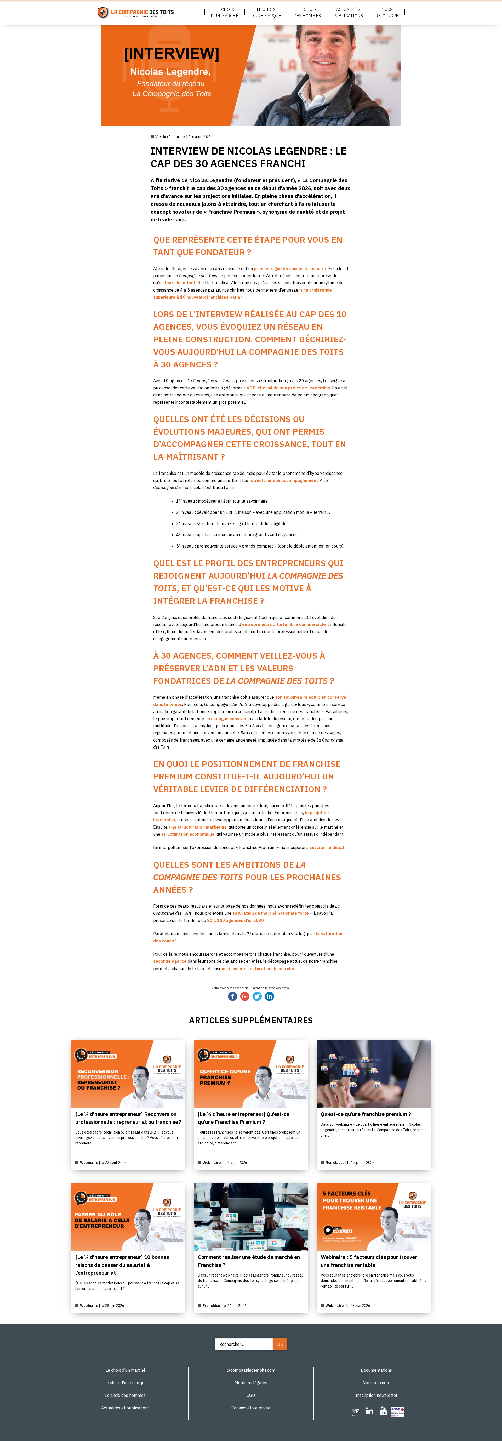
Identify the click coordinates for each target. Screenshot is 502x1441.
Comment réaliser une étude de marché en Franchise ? (249, 1261)
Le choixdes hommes (307, 12)
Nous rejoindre (376, 1382)
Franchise (211, 1305)
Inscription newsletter (376, 1395)
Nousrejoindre (386, 12)
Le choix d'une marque (125, 1382)
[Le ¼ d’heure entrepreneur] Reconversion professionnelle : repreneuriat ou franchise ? (128, 1117)
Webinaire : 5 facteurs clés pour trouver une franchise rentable (369, 1261)
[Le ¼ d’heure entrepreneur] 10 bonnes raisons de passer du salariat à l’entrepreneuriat (122, 1265)
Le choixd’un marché (224, 12)
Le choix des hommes (125, 1395)
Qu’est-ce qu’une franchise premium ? (366, 1114)
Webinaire (89, 1162)
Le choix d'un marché (125, 1370)
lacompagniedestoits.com (251, 1370)
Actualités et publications (125, 1407)
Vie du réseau (167, 136)
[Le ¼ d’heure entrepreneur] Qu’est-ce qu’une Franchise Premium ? (243, 1117)
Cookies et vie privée (250, 1407)
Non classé (335, 1162)
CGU (251, 1395)
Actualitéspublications (348, 12)
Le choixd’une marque (266, 12)
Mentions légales (251, 1382)
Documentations (376, 1370)
